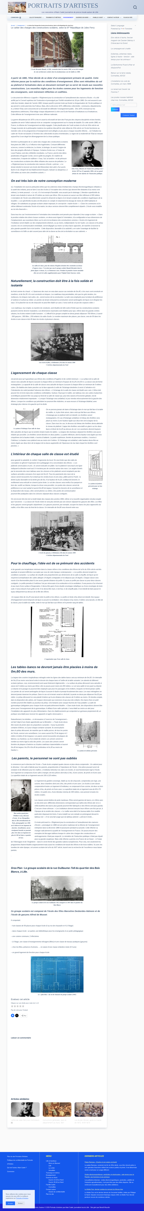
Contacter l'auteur (129, 115)
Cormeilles (52, 1187)
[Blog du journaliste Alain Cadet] (17, 7)
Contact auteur (113, 17)
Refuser (20, 1203)
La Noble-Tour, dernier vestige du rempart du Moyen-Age (104, 1189)
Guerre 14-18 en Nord (56, 1180)
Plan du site (128, 17)
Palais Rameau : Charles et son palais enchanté (101, 1162)
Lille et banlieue (35, 17)
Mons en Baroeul (54, 1163)
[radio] (12, 1006)
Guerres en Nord (82, 17)
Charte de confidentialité (57, 1192)
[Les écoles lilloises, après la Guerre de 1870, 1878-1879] (89, 1109)
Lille (50, 1165)
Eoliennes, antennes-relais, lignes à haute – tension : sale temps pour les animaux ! (122, 57)
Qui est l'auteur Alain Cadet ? (17, 1167)
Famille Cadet (98, 17)
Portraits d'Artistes (22, 1198)
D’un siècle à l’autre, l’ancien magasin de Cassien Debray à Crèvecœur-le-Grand (123, 40)
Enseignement (68, 17)
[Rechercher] (135, 7)
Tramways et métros (53, 17)
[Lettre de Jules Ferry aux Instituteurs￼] (25, 1109)
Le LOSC (52, 1168)
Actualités (52, 1170)
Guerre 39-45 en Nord (56, 1182)
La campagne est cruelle (120, 48)
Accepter (10, 1203)
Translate (128, 29)
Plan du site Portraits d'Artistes (17, 1156)
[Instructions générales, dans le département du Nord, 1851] (57, 1109)
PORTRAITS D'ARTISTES (63, 5)
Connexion (10, 1171)
